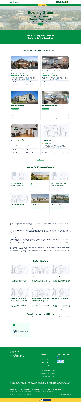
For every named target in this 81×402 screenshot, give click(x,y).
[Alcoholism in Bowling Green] (20, 269)
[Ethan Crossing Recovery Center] (55, 97)
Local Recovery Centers (44, 357)
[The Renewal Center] (60, 198)
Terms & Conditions (63, 394)
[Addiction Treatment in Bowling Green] (40, 292)
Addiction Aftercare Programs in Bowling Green (48, 370)
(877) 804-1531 (61, 1)
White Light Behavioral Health (18, 105)
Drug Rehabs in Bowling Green (38, 276)
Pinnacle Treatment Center (17, 204)
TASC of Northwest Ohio (17, 182)
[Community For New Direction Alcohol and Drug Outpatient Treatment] (55, 130)
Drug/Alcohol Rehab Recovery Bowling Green (47, 368)
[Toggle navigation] (70, 2)
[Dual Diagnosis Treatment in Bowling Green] (61, 292)
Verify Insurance (28, 355)
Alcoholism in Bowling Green (17, 276)
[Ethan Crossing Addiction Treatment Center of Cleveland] (55, 62)
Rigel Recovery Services (57, 182)
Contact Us (27, 357)
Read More (28, 79)
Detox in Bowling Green (57, 276)
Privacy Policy (69, 394)
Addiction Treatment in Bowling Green (40, 298)
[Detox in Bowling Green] (61, 269)
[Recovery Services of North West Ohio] (40, 176)
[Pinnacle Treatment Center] (19, 198)
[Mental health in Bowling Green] (20, 292)
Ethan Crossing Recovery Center (49, 105)
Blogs (26, 354)
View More (40, 159)
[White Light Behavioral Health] (24, 97)
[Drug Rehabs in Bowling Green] (40, 269)
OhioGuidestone (35, 204)
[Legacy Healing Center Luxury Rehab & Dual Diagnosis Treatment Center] (24, 62)
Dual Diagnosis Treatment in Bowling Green (47, 367)
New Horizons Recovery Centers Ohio (20, 139)
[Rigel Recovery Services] (60, 176)
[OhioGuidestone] (40, 198)
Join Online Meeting (25, 324)
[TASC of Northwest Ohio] (19, 176)
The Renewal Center (56, 204)
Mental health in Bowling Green (18, 298)
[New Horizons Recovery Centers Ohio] (24, 130)
